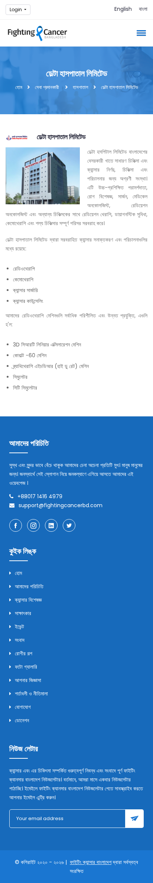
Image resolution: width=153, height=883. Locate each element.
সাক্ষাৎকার (23, 613)
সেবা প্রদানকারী (47, 87)
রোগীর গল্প (23, 653)
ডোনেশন (22, 720)
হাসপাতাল (80, 87)
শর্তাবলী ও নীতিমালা (31, 693)
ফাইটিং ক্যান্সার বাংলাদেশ (90, 862)
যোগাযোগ (23, 707)
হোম (18, 87)
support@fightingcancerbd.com (60, 505)
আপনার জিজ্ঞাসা (28, 680)
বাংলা (143, 9)
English (123, 9)
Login (16, 9)
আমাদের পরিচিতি (29, 586)
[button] (140, 32)
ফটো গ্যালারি (26, 667)
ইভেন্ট (19, 626)
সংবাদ (20, 640)
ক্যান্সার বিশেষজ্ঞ (28, 600)
